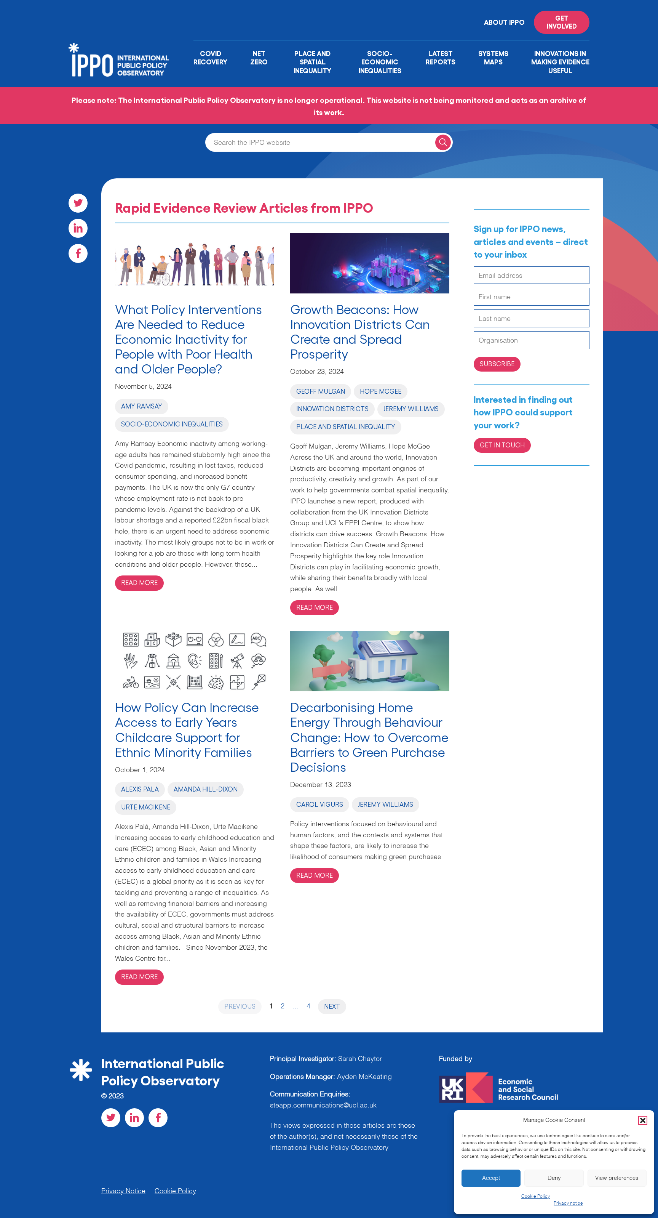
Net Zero (259, 57)
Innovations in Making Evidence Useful (560, 61)
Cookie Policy (535, 1196)
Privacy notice (568, 1203)
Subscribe (497, 363)
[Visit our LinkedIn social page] (78, 228)
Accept (491, 1178)
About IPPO (504, 22)
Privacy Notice (123, 1191)
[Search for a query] (443, 142)
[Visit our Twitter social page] (78, 203)
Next (332, 1006)
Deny (554, 1178)
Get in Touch (502, 445)
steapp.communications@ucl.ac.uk (323, 1105)
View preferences (617, 1178)
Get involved (562, 22)
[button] (643, 1120)
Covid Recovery (210, 57)
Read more (139, 582)
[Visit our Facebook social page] (78, 253)
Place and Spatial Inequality (312, 61)
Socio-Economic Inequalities (380, 61)
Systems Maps (493, 57)
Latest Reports (440, 57)
